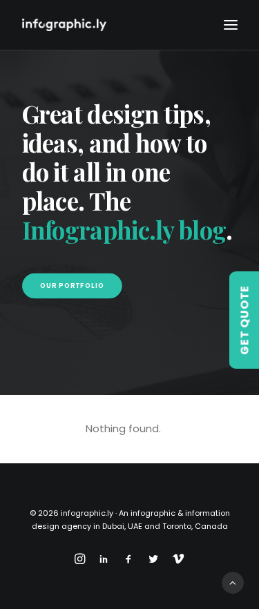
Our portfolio (71, 286)
